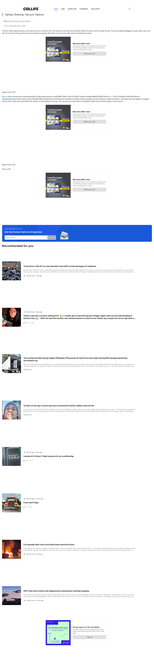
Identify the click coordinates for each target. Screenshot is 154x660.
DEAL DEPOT (95, 9)
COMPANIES (84, 9)
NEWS (56, 9)
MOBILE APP (72, 9)
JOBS (63, 9)
